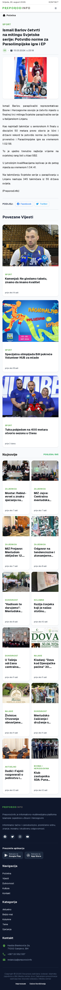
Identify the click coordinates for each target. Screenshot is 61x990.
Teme (5, 924)
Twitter (44, 203)
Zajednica (11, 489)
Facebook (26, 203)
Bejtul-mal (8, 914)
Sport (7, 24)
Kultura (6, 888)
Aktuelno (10, 767)
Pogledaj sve (50, 454)
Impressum (20, 984)
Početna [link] (11, 15)
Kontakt (53, 2)
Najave (38, 656)
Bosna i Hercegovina (41, 767)
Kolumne (39, 600)
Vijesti (6, 878)
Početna (7, 873)
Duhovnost (11, 600)
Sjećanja (7, 929)
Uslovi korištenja (38, 984)
